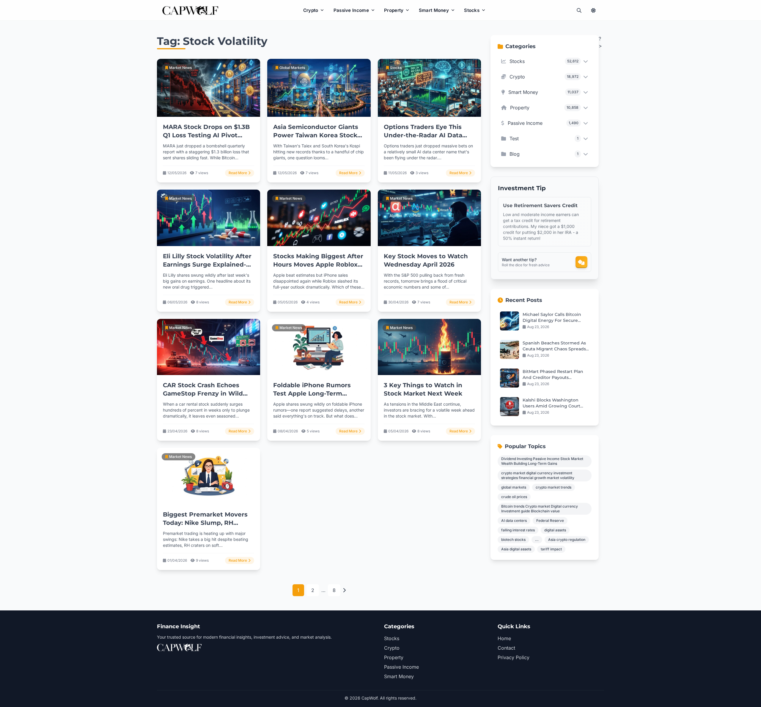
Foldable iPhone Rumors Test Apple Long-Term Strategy (312, 393)
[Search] (579, 10)
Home (504, 638)
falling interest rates (518, 530)
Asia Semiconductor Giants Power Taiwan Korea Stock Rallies (315, 135)
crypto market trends (553, 487)
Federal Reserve (550, 520)
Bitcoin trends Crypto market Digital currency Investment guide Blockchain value (539, 508)
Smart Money (434, 10)
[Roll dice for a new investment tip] (581, 262)
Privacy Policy (513, 657)
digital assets (555, 530)
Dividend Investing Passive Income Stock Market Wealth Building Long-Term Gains (542, 461)
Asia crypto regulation (566, 539)
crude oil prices (514, 497)
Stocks (471, 10)
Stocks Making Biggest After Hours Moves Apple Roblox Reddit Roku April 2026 (318, 264)
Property (393, 10)
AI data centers (514, 520)
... (537, 539)
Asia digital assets (516, 549)
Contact (506, 648)
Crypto (310, 10)
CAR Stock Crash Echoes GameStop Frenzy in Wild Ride (203, 393)
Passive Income (351, 10)
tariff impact (551, 549)
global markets (513, 487)
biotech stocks (513, 539)
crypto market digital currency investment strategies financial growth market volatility (537, 475)
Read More (238, 173)
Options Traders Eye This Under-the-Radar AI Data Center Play (423, 135)
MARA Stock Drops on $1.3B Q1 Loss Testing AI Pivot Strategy (206, 135)
